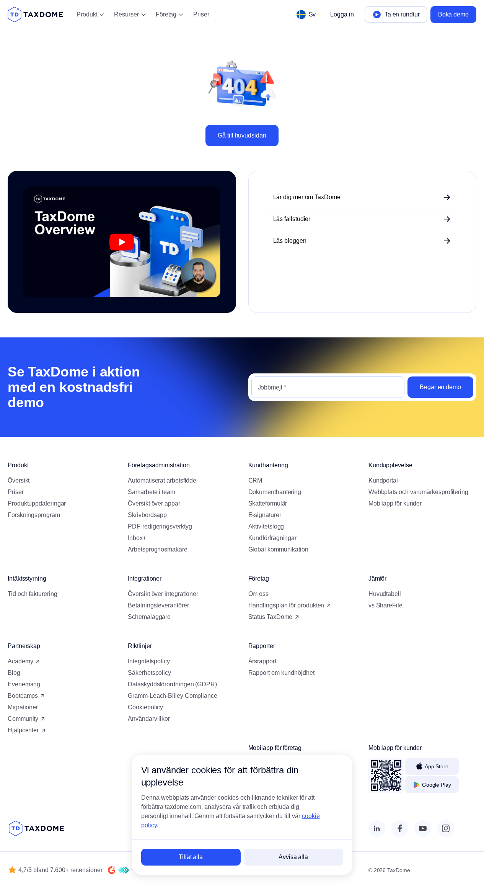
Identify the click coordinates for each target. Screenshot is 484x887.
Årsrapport (262, 661)
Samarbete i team (151, 492)
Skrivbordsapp (147, 515)
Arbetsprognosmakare (157, 549)
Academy (20, 661)
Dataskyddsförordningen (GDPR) (172, 684)
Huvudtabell (384, 594)
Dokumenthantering (274, 492)
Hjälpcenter (23, 730)
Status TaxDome (270, 617)
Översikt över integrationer (163, 594)
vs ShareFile (385, 605)
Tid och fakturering (32, 594)
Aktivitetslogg (266, 526)
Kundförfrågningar (272, 538)
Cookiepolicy (145, 707)
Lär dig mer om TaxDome (307, 197)
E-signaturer (264, 515)
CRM (255, 480)
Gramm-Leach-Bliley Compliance (172, 695)
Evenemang (24, 684)
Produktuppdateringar (37, 503)
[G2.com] (111, 870)
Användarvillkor (149, 718)
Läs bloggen (289, 240)
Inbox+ (137, 538)
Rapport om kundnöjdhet (281, 672)
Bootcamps (23, 695)
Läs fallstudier (292, 219)
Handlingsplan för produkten (286, 605)
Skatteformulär (267, 503)
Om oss (258, 594)
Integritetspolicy (149, 661)
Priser (201, 14)
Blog (14, 672)
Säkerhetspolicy (149, 672)
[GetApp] (123, 870)
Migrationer (23, 707)
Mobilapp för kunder (395, 503)
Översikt (18, 480)
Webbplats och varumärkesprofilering (418, 492)
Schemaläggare (149, 617)
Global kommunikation (278, 549)
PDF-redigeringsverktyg (160, 526)
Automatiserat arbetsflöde (162, 480)
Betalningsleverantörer (158, 605)
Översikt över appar (154, 503)
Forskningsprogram (34, 515)
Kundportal (383, 480)
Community (23, 718)
